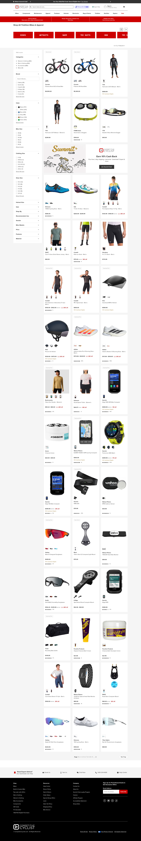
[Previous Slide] (30, 1)
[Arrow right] (126, 29)
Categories (19, 57)
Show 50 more (20, 97)
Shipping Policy (47, 807)
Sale (17, 207)
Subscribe (123, 792)
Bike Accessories (18, 801)
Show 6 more (20, 122)
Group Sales (76, 804)
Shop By (19, 211)
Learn (44, 801)
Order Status (46, 795)
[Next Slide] (110, 1)
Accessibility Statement (79, 801)
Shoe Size (19, 178)
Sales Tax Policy (47, 804)
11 (92, 757)
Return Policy (47, 789)
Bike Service (46, 810)
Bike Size (19, 129)
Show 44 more (20, 171)
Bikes (14, 786)
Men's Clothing (17, 795)
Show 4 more (20, 147)
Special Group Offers (49, 798)
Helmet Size (20, 202)
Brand (18, 74)
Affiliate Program (78, 798)
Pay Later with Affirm (19, 792)
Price (17, 230)
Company (76, 783)
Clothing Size (20, 153)
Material (18, 239)
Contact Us (76, 786)
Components (17, 804)
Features (19, 234)
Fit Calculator (17, 810)
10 (90, 757)
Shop (14, 783)
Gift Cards (16, 807)
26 (96, 757)
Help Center (46, 786)
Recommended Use (22, 216)
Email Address (107, 788)
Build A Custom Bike (19, 789)
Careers (75, 795)
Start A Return (47, 792)
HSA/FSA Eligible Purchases (21, 813)
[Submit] (30, 7)
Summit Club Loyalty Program (81, 792)
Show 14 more (20, 196)
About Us (75, 789)
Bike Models (20, 225)
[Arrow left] (121, 29)
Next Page (123, 757)
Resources (46, 783)
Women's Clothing (18, 798)
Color (18, 103)
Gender (18, 220)
